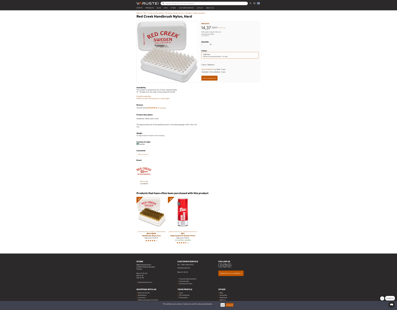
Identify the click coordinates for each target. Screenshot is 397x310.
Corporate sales (184, 281)
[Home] (147, 3)
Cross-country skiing (156, 13)
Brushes (189, 13)
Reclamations (142, 295)
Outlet (200, 8)
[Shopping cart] (254, 3)
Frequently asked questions (187, 279)
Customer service (186, 8)
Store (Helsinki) (207, 69)
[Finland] (259, 3)
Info (166, 8)
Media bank (223, 297)
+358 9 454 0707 (187, 265)
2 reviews (161, 108)
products (150, 8)
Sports (139, 8)
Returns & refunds (143, 293)
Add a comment (143, 154)
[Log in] (251, 3)
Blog (221, 293)
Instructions (141, 297)
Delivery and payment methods (148, 300)
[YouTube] (229, 266)
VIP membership (184, 295)
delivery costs (222, 27)
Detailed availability (143, 96)
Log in (181, 293)
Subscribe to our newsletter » (231, 273)
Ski (145, 13)
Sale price (205, 23)
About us (210, 8)
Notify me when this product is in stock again (153, 98)
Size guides (223, 295)
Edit (222, 305)
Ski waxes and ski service (175, 13)
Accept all (229, 305)
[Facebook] (220, 266)
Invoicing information (185, 283)
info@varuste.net (183, 268)
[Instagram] (225, 266)
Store (173, 8)
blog (159, 8)
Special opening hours (145, 282)
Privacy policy (183, 297)
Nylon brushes (200, 13)
